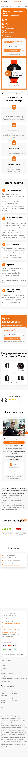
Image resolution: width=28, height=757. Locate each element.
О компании (4, 670)
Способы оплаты (5, 681)
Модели (22, 93)
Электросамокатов (16, 705)
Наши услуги (4, 676)
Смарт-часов (4, 705)
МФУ (2, 707)
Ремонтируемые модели (7, 673)
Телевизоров (4, 698)
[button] (26, 432)
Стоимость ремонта (6, 660)
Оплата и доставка (6, 663)
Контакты (3, 665)
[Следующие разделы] (27, 94)
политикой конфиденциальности (14, 54)
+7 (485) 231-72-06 (17, 2)
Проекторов (14, 693)
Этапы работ (15, 93)
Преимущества (5, 93)
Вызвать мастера (14, 442)
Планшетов (14, 700)
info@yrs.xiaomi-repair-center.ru (13, 560)
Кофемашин (14, 698)
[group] (7, 530)
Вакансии (3, 668)
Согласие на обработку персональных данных (14, 678)
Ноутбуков (14, 691)
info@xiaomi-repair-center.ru (12, 618)
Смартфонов (4, 691)
